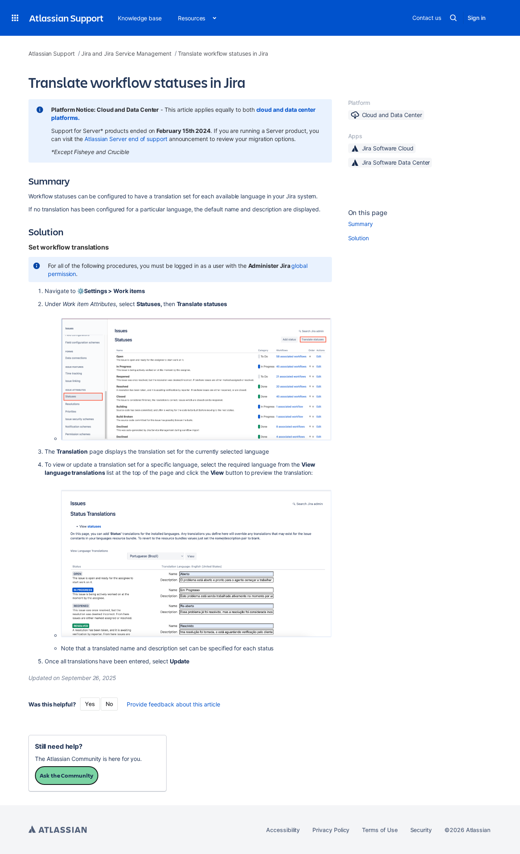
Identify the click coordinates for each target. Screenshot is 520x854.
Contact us (426, 17)
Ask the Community (66, 775)
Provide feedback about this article (173, 704)
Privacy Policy (330, 829)
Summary (360, 223)
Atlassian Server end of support (125, 138)
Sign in (476, 17)
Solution (358, 238)
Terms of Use (379, 829)
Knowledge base (140, 18)
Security (421, 829)
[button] (15, 18)
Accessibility (283, 829)
